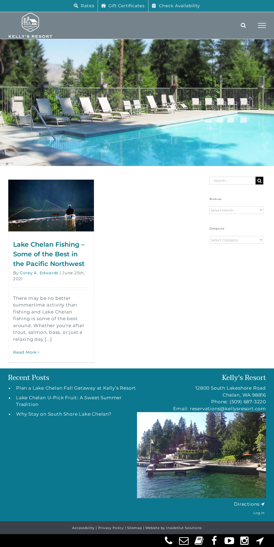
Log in (259, 513)
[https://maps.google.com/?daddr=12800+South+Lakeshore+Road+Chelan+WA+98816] (263, 504)
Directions (247, 504)
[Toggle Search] (243, 25)
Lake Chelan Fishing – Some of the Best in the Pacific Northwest (49, 254)
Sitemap (134, 528)
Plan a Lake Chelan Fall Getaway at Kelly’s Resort (76, 388)
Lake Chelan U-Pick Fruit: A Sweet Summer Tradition (69, 401)
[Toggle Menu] (262, 25)
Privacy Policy (111, 528)
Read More (25, 352)
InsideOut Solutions (184, 528)
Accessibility (83, 528)
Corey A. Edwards (39, 272)
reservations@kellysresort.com (228, 408)
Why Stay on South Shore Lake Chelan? (64, 414)
